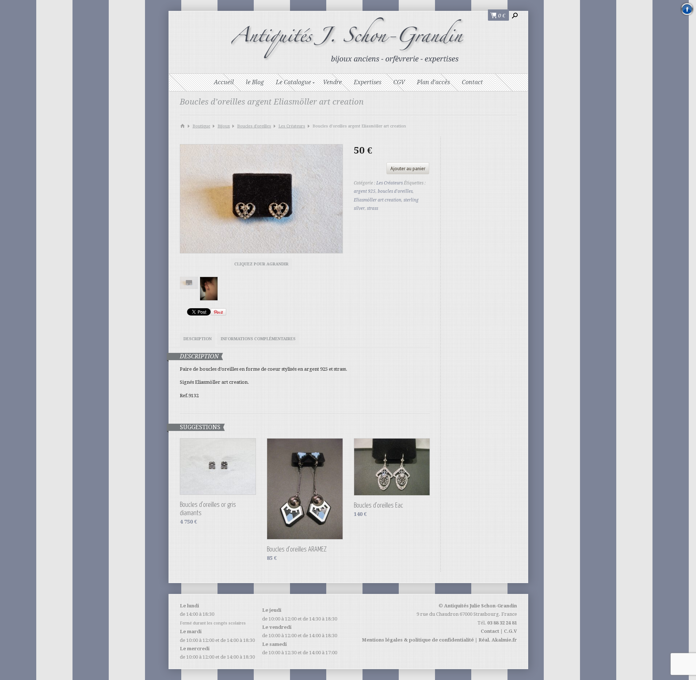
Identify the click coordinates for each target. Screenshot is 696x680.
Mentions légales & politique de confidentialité (418, 640)
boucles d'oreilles (395, 191)
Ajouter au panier (407, 169)
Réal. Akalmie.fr (497, 640)
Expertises (367, 82)
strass (372, 208)
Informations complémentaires (258, 339)
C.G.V (510, 631)
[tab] (197, 340)
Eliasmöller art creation (377, 200)
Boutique (201, 126)
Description (197, 339)
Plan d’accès (433, 82)
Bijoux (224, 126)
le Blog (255, 82)
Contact (472, 82)
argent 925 (365, 191)
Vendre (332, 82)
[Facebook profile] (687, 9)
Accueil (224, 82)
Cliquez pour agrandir (261, 264)
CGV (399, 82)
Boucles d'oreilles (254, 126)
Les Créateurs (291, 126)
